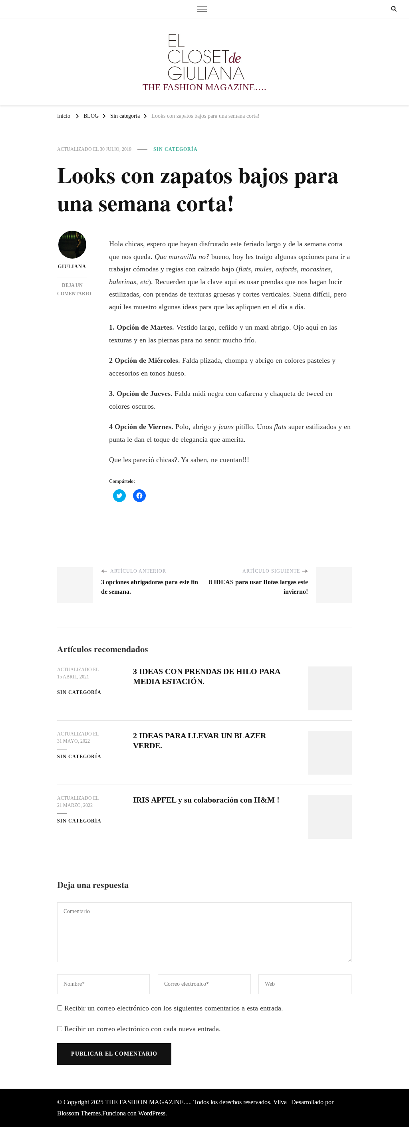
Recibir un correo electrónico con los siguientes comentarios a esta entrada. (173, 1008)
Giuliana (72, 266)
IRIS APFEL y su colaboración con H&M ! (206, 799)
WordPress (151, 1113)
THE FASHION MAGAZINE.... (147, 1102)
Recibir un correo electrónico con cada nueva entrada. (142, 1029)
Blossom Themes (79, 1113)
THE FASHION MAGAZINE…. (204, 87)
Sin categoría (175, 149)
